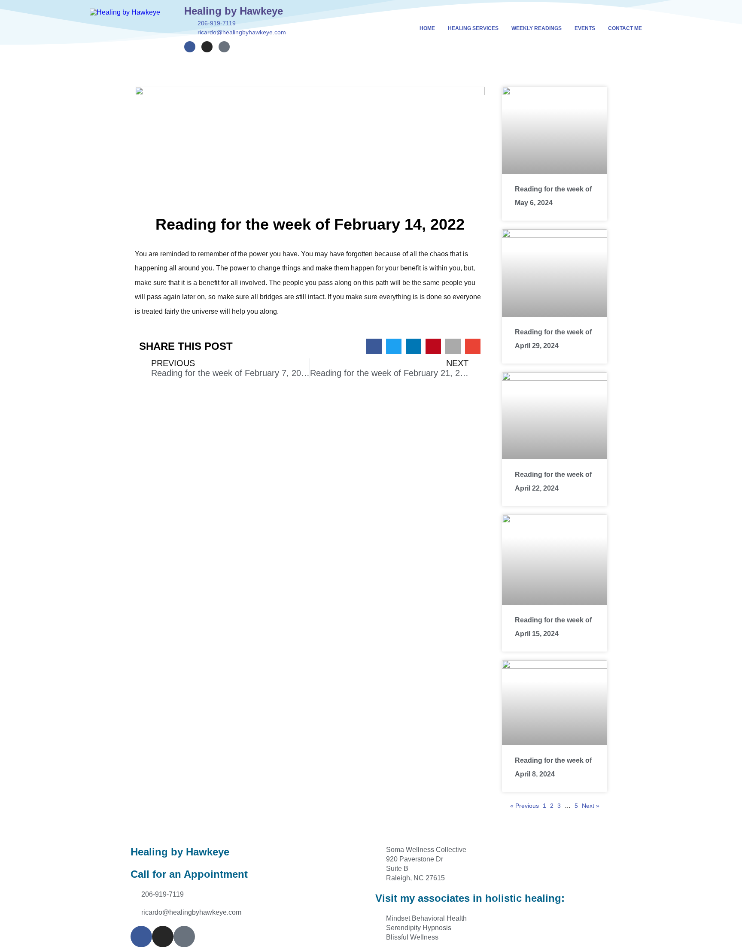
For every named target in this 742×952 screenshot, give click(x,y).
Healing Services (473, 28)
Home (427, 28)
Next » (590, 805)
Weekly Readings (536, 28)
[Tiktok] (224, 46)
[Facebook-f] (189, 46)
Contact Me (625, 28)
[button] (374, 346)
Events (585, 28)
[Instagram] (207, 46)
